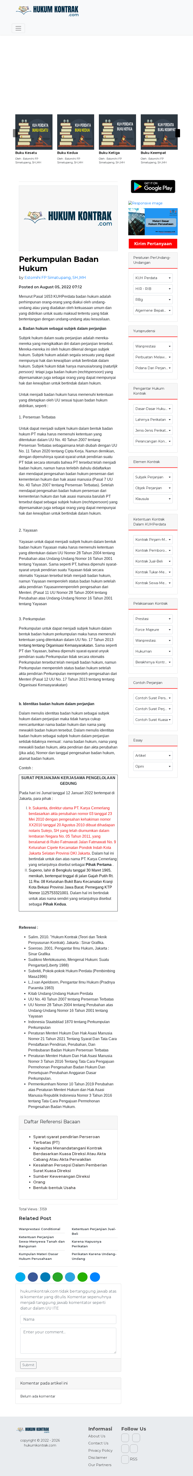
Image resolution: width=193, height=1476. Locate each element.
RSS (133, 1459)
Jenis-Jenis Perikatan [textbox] (152, 430)
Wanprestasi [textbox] (145, 346)
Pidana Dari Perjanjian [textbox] (153, 368)
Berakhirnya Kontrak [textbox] (151, 662)
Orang (39, 1182)
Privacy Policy (100, 1450)
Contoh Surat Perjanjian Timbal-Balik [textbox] (154, 709)
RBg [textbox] (139, 300)
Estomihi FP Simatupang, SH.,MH (55, 277)
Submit (28, 1365)
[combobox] (153, 277)
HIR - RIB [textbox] (143, 289)
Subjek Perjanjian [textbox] (149, 477)
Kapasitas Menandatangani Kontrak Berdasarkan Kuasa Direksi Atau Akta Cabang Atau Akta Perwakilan (69, 1154)
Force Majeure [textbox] (147, 630)
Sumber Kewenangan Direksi (61, 1176)
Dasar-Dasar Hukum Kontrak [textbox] (154, 409)
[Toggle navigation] (18, 28)
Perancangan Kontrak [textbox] (153, 441)
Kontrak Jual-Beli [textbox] (149, 561)
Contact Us (98, 1443)
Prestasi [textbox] (142, 619)
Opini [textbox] (139, 766)
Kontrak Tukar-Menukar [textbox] (154, 572)
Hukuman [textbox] (143, 651)
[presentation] (15, 133)
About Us (96, 1436)
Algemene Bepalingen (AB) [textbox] (154, 310)
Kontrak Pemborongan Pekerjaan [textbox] (154, 550)
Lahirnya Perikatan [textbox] (150, 420)
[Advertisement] (96, 79)
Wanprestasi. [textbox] (145, 640)
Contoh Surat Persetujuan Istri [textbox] (154, 698)
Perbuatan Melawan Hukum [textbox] (154, 357)
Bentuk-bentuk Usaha (54, 1188)
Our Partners (99, 1465)
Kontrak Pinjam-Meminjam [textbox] (154, 539)
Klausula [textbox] (142, 499)
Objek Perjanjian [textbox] (148, 488)
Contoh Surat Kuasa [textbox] (151, 720)
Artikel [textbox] (140, 755)
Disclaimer (97, 1457)
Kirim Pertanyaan (153, 243)
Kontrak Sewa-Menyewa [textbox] (154, 583)
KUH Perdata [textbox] (146, 278)
